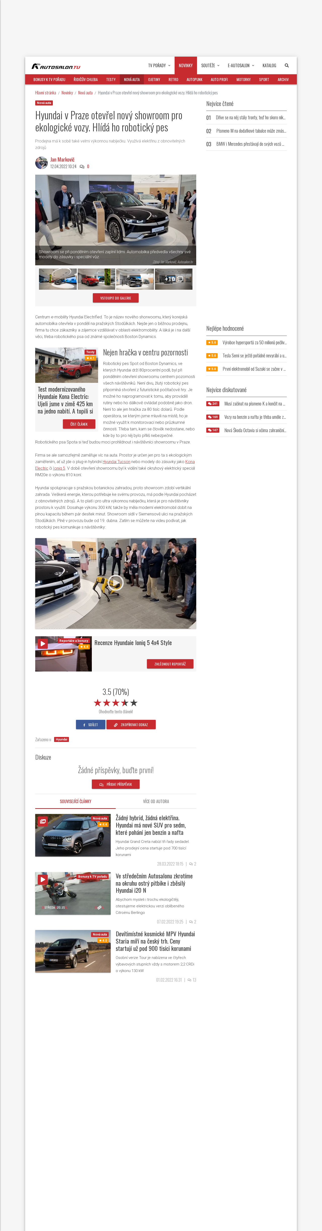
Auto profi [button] (219, 79)
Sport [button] (264, 79)
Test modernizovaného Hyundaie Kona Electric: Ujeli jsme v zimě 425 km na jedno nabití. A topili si (65, 399)
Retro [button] (173, 79)
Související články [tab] (75, 801)
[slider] (115, 702)
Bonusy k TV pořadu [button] (49, 79)
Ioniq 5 (59, 468)
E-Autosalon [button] (239, 65)
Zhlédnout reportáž (170, 663)
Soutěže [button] (208, 65)
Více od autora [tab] (156, 801)
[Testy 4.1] (66, 364)
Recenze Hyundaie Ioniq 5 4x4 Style (133, 642)
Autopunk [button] (194, 79)
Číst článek (79, 424)
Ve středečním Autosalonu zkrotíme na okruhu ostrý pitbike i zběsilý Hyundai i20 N (154, 883)
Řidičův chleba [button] (86, 79)
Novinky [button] (186, 65)
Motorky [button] (243, 79)
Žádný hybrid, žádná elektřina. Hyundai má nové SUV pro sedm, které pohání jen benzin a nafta (151, 825)
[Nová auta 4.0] (73, 951)
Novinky (67, 92)
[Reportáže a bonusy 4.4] (63, 653)
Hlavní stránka (45, 92)
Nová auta (85, 92)
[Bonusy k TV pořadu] (73, 892)
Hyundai (61, 739)
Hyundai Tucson (116, 461)
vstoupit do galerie (115, 298)
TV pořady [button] (157, 65)
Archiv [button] (283, 79)
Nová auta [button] (132, 79)
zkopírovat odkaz (134, 724)
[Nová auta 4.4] (73, 835)
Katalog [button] (269, 65)
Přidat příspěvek (119, 784)
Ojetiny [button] (154, 79)
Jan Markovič (62, 159)
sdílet (93, 724)
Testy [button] (110, 79)
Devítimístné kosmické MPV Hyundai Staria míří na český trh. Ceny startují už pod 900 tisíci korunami (155, 941)
